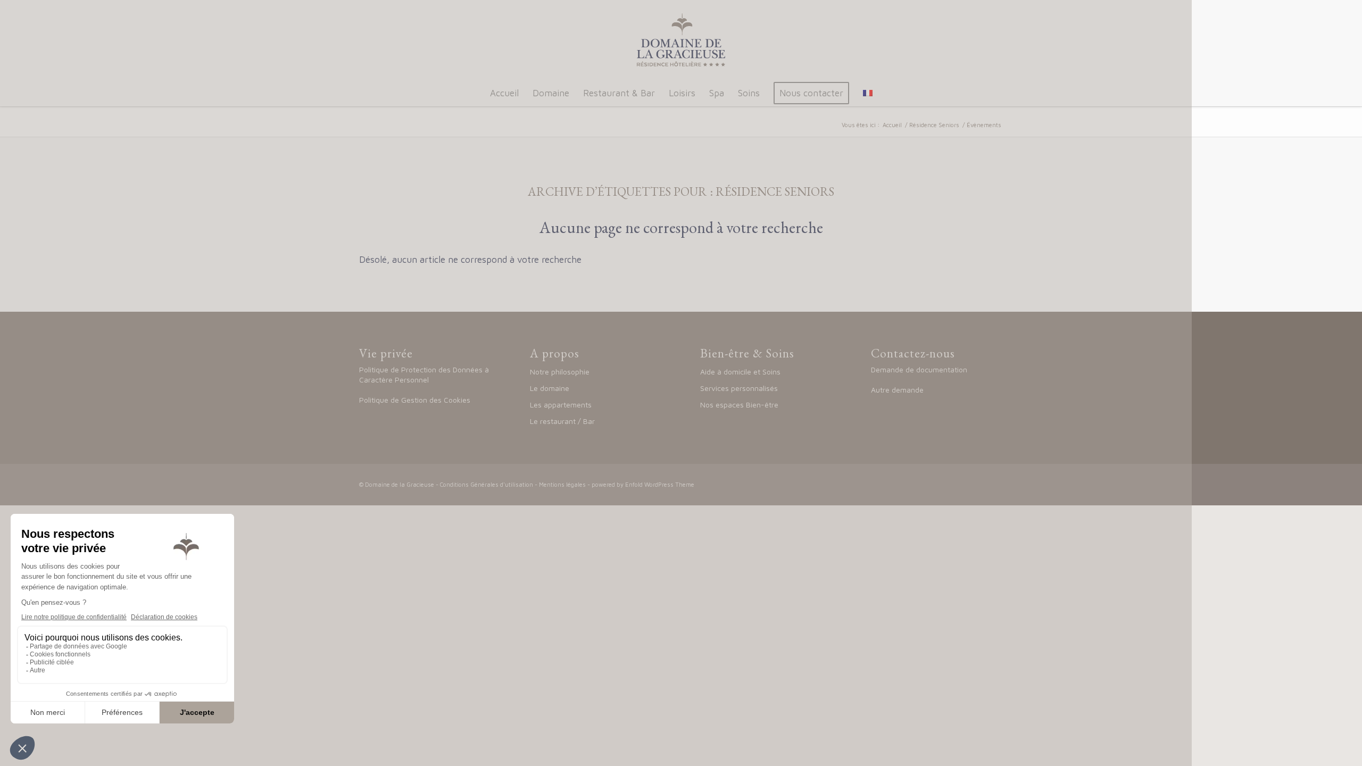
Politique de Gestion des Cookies (414, 399)
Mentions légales (562, 484)
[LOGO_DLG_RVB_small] (681, 40)
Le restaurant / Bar (562, 421)
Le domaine (550, 388)
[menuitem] (504, 93)
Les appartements (561, 404)
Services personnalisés (739, 388)
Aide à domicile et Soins (740, 371)
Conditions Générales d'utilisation (486, 484)
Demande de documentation (919, 369)
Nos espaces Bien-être (739, 404)
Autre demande (897, 389)
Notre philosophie (559, 371)
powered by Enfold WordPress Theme (643, 484)
